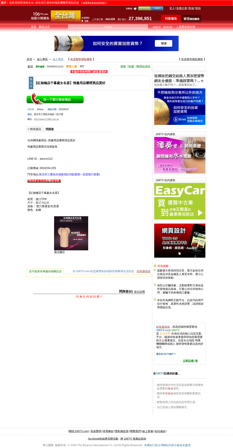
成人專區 (42, 59)
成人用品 (58, 59)
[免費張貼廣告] (171, 21)
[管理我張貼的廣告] (191, 21)
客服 (191, 8)
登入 (172, 8)
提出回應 (139, 291)
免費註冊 (181, 8)
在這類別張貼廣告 (81, 59)
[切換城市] (66, 21)
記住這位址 (143, 271)
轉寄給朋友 (143, 66)
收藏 (131, 66)
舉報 (123, 66)
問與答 (50, 129)
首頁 (33, 26)
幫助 (198, 8)
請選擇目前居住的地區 (94, 3)
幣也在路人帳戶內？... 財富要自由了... (179, 80)
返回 (30, 66)
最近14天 (44, 26)
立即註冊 (188, 360)
